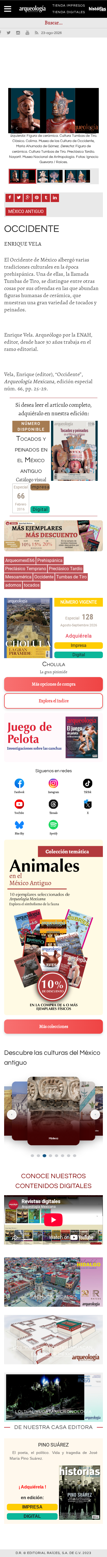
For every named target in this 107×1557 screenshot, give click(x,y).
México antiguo (26, 211)
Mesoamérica (18, 576)
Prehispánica (50, 560)
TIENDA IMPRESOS (68, 6)
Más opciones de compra (53, 684)
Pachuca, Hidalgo (53, 1296)
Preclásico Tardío (65, 568)
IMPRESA (32, 1507)
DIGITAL (32, 1516)
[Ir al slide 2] (38, 1155)
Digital (40, 509)
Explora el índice (54, 701)
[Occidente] (22, 176)
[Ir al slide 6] (62, 1155)
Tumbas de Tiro (71, 576)
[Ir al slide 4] (50, 1155)
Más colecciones (53, 1027)
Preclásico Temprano (25, 568)
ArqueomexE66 (20, 560)
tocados (32, 585)
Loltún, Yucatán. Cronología (53, 1412)
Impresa (40, 487)
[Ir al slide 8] (74, 1155)
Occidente (44, 576)
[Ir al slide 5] (56, 1155)
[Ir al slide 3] (44, 1155)
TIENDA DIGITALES (68, 13)
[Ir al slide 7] (68, 1155)
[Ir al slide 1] (32, 1155)
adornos (13, 585)
